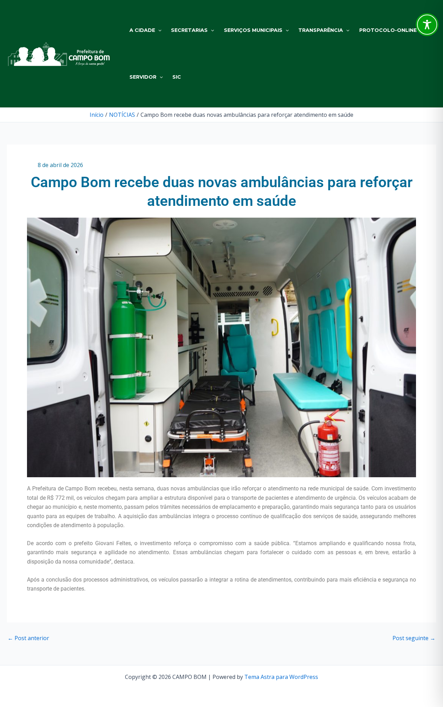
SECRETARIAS (189, 30)
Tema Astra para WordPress (281, 677)
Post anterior (28, 638)
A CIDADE (142, 30)
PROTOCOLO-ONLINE (388, 30)
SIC (176, 77)
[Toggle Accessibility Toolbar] (427, 24)
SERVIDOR (142, 77)
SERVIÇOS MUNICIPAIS (253, 30)
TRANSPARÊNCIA (320, 30)
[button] (158, 30)
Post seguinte (413, 638)
